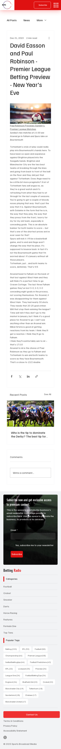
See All (47, 394)
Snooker (7, 599)
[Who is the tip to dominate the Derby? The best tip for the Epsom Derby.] (30, 413)
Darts (6, 606)
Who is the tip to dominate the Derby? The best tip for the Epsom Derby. (28, 434)
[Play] (9, 5)
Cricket (7, 593)
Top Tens (8, 632)
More (40, 20)
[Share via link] (36, 376)
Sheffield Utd (30, 682)
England (12, 682)
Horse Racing (10, 612)
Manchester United (16, 701)
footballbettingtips (16, 662)
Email (14, 530)
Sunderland (13, 695)
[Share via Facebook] (11, 376)
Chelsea (31, 695)
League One (13, 675)
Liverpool (25, 668)
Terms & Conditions (13, 720)
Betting (12, 570)
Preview (41, 668)
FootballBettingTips (36, 675)
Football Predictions (41, 662)
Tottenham (37, 688)
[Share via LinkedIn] (28, 376)
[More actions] (49, 38)
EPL (10, 668)
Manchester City (15, 688)
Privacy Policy (10, 725)
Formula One (9, 626)
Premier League (38, 655)
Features (8, 619)
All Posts (12, 20)
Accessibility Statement (15, 730)
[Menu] (56, 5)
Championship (14, 655)
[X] (5, 737)
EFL (26, 649)
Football (7, 586)
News (26, 20)
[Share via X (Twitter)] (20, 376)
